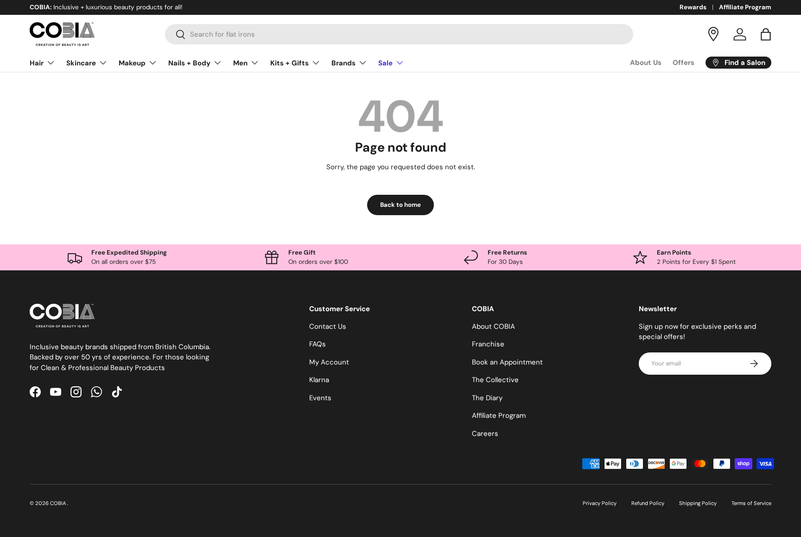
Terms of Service (751, 503)
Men (240, 63)
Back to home (400, 205)
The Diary (487, 398)
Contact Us (327, 326)
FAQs (317, 344)
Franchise (488, 344)
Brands (343, 63)
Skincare (81, 63)
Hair (37, 63)
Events (320, 398)
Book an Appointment (507, 362)
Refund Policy (647, 503)
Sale (385, 63)
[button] (766, 34)
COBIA (58, 503)
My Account (329, 362)
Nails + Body (189, 63)
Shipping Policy (698, 503)
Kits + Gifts (289, 63)
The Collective (495, 379)
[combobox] (399, 34)
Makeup (132, 63)
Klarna (319, 379)
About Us (645, 62)
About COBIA (493, 326)
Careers (485, 433)
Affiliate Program (745, 7)
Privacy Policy (600, 503)
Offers (683, 62)
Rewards (693, 7)
